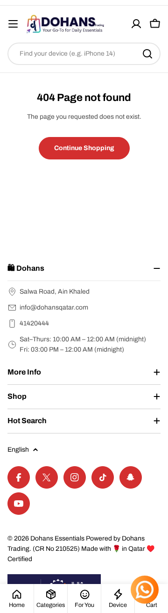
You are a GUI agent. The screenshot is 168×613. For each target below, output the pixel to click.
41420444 (34, 323)
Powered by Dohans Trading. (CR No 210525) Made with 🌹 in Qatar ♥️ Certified (80, 549)
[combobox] (84, 54)
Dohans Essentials (57, 538)
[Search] (147, 53)
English (18, 449)
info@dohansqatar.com (54, 307)
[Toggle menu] (13, 23)
